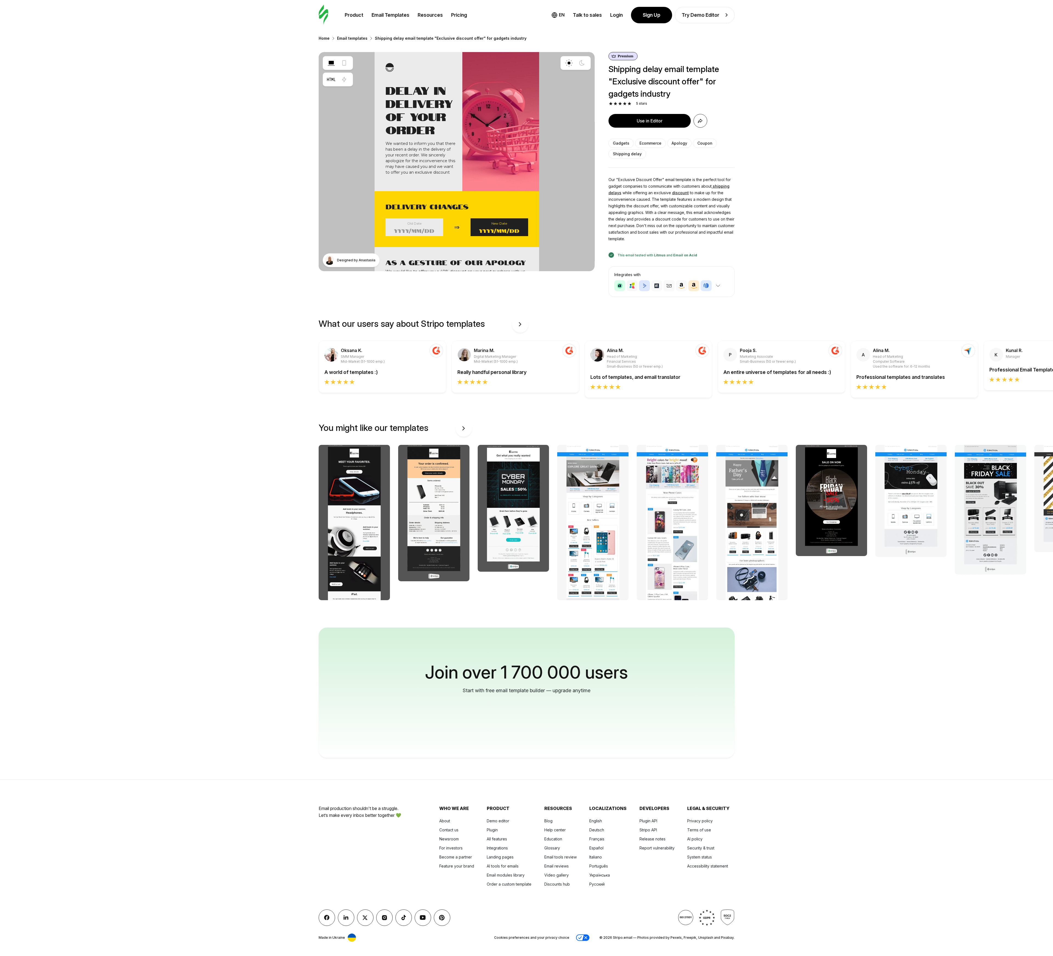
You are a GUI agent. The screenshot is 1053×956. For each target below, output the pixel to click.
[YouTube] (423, 917)
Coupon (704, 143)
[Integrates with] (718, 285)
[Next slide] (520, 324)
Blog (548, 820)
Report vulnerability (657, 848)
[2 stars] (615, 103)
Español (596, 848)
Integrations (497, 848)
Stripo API (648, 830)
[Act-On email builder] (632, 285)
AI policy (695, 839)
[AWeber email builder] (706, 285)
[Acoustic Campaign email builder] (619, 285)
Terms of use (699, 830)
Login (616, 15)
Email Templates (390, 15)
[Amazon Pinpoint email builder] (681, 285)
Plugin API (648, 820)
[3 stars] (620, 103)
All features (497, 839)
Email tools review (560, 857)
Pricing (459, 15)
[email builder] (323, 15)
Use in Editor (650, 121)
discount (680, 192)
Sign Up (651, 15)
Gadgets (621, 143)
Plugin (492, 830)
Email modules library (506, 875)
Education (553, 839)
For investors (451, 848)
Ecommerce (650, 143)
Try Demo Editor (700, 15)
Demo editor (498, 820)
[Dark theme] (582, 63)
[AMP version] (344, 79)
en (562, 15)
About (444, 820)
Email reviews (556, 866)
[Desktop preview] (331, 63)
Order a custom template (509, 884)
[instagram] (384, 917)
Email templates (352, 38)
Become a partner (455, 857)
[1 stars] (610, 103)
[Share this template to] (700, 121)
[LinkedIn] (346, 917)
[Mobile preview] (344, 63)
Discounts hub (557, 884)
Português (598, 866)
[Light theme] (569, 63)
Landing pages (500, 857)
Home (324, 38)
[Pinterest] (442, 917)
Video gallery (556, 875)
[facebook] (327, 917)
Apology (679, 143)
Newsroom (449, 839)
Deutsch (596, 830)
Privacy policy (700, 820)
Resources (430, 15)
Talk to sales (587, 15)
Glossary (552, 848)
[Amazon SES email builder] (693, 285)
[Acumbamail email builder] (669, 285)
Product (354, 15)
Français (596, 839)
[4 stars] (624, 103)
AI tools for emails (503, 866)
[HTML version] (331, 79)
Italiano (595, 857)
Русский (597, 884)
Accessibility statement (707, 866)
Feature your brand (456, 866)
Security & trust (700, 848)
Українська (599, 875)
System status (699, 857)
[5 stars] (629, 103)
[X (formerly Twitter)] (365, 917)
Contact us (448, 830)
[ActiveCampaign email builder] (644, 285)
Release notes (652, 839)
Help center (555, 830)
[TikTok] (403, 917)
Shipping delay (627, 153)
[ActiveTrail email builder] (656, 285)
